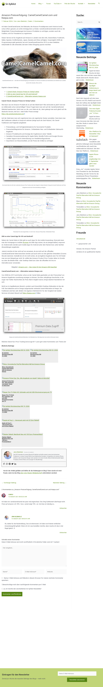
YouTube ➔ (57, 4)
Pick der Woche (69, 4)
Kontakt (80, 4)
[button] (42, 3)
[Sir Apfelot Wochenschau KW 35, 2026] (82, 67)
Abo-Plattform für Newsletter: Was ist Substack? (95, 134)
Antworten (63, 508)
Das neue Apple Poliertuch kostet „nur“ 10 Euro (95, 111)
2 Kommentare (38, 21)
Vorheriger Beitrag (9, 482)
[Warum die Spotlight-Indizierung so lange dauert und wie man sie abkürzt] (82, 88)
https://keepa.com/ (29, 293)
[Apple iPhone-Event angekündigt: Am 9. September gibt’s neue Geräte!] (82, 159)
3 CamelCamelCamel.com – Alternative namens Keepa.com (26, 96)
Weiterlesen (90, 80)
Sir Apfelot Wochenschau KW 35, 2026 (94, 65)
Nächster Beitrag (59, 482)
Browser (26, 242)
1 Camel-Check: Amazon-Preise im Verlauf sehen (22, 92)
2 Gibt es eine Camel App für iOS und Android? (21, 94)
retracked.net (80, 239)
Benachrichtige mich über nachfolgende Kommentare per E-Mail (24, 584)
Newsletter (91, 4)
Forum (48, 4)
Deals (30, 21)
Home (33, 4)
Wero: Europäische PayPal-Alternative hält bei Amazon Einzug (88, 195)
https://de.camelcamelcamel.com (13, 114)
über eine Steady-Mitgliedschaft (31, 473)
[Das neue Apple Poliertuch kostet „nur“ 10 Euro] (82, 113)
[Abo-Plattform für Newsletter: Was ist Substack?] (82, 136)
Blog (39, 4)
